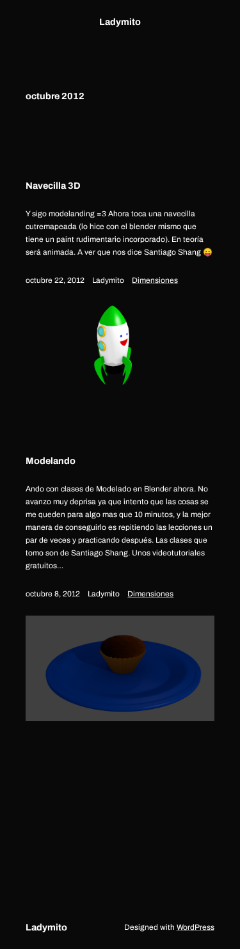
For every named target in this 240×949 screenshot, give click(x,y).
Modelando (51, 461)
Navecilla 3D (53, 185)
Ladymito (120, 22)
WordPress (195, 927)
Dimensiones (155, 280)
